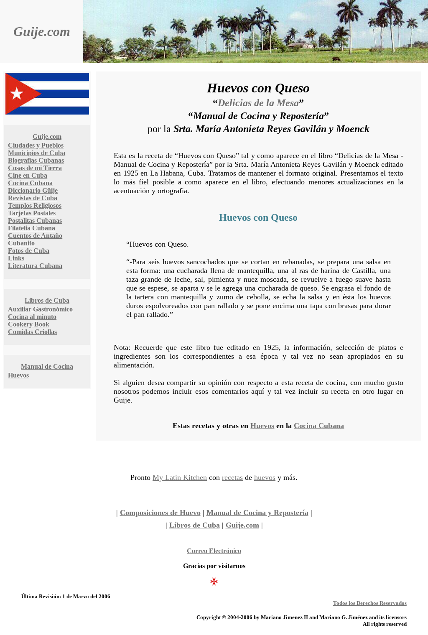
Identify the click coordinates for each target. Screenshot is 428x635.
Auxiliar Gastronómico (40, 309)
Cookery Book (28, 324)
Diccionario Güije (33, 190)
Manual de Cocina (47, 366)
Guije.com (41, 31)
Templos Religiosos (34, 205)
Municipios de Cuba (36, 152)
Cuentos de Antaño (35, 235)
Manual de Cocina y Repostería (257, 512)
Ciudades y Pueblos (36, 145)
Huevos (18, 375)
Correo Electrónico (214, 550)
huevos (264, 477)
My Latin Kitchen (180, 477)
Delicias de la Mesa (258, 102)
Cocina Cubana (30, 182)
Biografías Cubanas (36, 160)
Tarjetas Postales (32, 213)
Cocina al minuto (32, 316)
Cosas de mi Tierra (35, 167)
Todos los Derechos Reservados (370, 603)
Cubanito (21, 243)
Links (16, 258)
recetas (232, 477)
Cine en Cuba (27, 175)
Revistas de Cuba (32, 197)
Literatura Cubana (35, 265)
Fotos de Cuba (28, 250)
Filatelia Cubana (31, 228)
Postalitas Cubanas (35, 220)
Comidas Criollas (32, 331)
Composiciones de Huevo (160, 512)
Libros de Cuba (47, 300)
